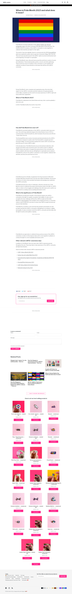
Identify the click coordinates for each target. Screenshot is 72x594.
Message (13, 337)
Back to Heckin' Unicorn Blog (36, 393)
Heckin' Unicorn (11, 591)
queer (23, 46)
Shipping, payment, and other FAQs (12, 580)
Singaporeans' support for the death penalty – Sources (18, 361)
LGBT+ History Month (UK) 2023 (25, 252)
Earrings (22, 575)
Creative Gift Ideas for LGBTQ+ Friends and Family (52, 369)
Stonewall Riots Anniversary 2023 (26, 262)
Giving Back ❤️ (25, 580)
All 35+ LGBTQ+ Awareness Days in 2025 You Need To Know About (35, 383)
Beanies (17, 575)
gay (45, 44)
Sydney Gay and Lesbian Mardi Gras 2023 (27, 255)
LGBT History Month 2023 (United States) (28, 265)
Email (38, 332)
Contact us (7, 578)
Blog (13, 578)
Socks (32, 576)
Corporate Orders (25, 578)
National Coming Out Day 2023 (25, 267)
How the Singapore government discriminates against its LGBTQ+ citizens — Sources (18, 384)
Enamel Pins (19, 576)
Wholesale (17, 578)
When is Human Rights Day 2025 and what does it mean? (53, 374)
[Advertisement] (6, 25)
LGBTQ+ (38, 44)
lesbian (42, 44)
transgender (19, 46)
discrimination (25, 200)
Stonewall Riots (52, 52)
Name (12, 332)
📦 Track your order (9, 575)
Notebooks (26, 576)
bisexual (49, 44)
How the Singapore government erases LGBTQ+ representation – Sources (35, 362)
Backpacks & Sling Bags (10, 576)
